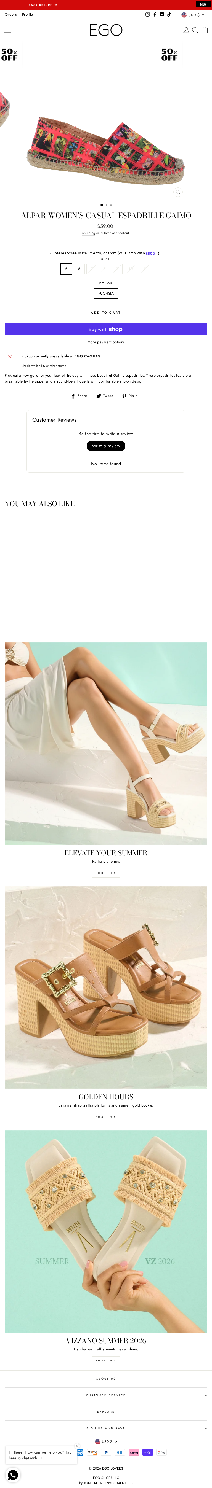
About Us (106, 1379)
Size (105, 259)
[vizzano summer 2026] (106, 1231)
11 (145, 268)
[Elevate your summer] (106, 743)
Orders (11, 14)
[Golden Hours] (106, 987)
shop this (106, 1117)
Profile (27, 14)
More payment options (106, 342)
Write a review (106, 446)
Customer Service (106, 1395)
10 (131, 268)
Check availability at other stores (44, 366)
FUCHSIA (106, 293)
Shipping (89, 233)
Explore (106, 1412)
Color (106, 283)
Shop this (106, 873)
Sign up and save (106, 1428)
